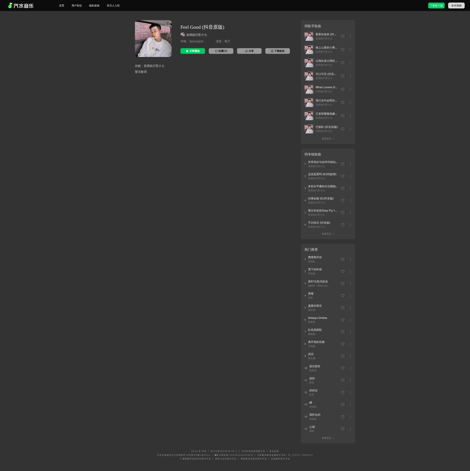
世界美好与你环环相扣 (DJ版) (323, 162)
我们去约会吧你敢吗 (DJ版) (327, 100)
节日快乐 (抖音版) (319, 222)
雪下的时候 (315, 269)
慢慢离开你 (315, 257)
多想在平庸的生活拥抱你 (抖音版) (323, 186)
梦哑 (311, 293)
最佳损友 (314, 366)
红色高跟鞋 (315, 330)
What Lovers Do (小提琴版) (327, 87)
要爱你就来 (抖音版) (327, 34)
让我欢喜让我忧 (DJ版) (327, 60)
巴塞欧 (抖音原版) (327, 127)
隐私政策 (94, 5)
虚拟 (312, 378)
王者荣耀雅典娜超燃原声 (327, 113)
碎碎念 (313, 390)
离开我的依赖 (316, 342)
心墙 (312, 427)
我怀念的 (314, 414)
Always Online (317, 318)
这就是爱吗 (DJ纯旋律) (322, 174)
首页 (61, 5)
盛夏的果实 (315, 305)
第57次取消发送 (318, 281)
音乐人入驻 (113, 5)
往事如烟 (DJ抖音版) (321, 198)
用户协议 (77, 5)
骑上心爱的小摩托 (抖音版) (327, 47)
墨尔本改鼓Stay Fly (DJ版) (323, 210)
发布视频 (456, 5)
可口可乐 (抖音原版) (327, 74)
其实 (311, 354)
